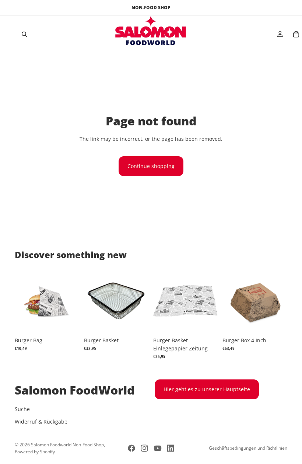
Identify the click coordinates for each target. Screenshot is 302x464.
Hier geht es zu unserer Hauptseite (207, 389)
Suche (22, 409)
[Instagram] (144, 448)
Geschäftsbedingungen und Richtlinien (248, 448)
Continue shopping (151, 166)
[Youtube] (157, 448)
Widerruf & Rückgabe (41, 421)
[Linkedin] (170, 448)
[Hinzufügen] (68, 322)
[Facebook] (131, 448)
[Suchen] (24, 34)
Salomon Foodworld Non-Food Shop (67, 445)
